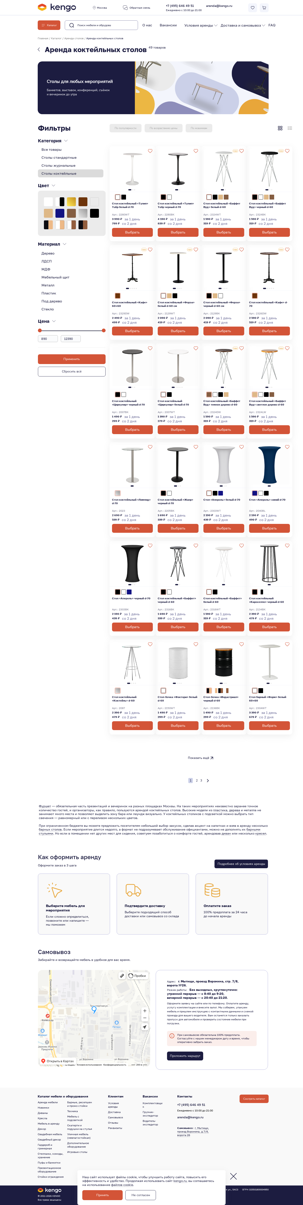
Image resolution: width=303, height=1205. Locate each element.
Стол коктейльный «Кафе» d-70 (268, 304)
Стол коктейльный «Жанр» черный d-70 (175, 501)
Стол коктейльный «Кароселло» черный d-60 (266, 600)
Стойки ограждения (51, 1176)
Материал (49, 244)
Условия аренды (198, 25)
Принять (102, 1195)
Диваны (43, 1113)
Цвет (43, 185)
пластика (220, 810)
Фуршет (45, 806)
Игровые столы (77, 1152)
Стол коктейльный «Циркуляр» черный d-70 (128, 402)
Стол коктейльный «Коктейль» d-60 (124, 698)
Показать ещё (198, 758)
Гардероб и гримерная (45, 1146)
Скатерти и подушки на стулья (79, 1127)
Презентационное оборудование (49, 1169)
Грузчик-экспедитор (150, 1113)
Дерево (48, 253)
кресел (260, 833)
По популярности (125, 128)
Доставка (114, 1112)
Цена (43, 321)
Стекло (47, 309)
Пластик (48, 293)
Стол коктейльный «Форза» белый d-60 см (176, 304)
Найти (127, 25)
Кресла (42, 1118)
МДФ (45, 269)
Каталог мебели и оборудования (63, 1096)
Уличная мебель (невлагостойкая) (79, 1136)
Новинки (43, 1107)
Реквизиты (115, 1128)
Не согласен (141, 1195)
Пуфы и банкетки (49, 1162)
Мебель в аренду (49, 1123)
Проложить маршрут (185, 1056)
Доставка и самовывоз (241, 25)
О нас (147, 25)
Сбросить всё (72, 371)
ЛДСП (46, 261)
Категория (49, 140)
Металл (47, 285)
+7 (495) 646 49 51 (184, 8)
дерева (234, 810)
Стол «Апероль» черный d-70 (131, 598)
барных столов (50, 829)
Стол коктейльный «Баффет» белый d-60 (222, 600)
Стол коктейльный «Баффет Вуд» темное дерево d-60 (221, 402)
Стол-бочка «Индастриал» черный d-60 (220, 698)
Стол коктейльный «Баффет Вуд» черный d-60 (267, 205)
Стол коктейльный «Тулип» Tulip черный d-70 (176, 205)
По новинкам (199, 128)
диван (226, 833)
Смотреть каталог (254, 1099)
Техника (72, 1111)
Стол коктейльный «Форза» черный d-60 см (221, 304)
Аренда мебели (48, 1102)
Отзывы (113, 1122)
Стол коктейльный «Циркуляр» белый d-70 (173, 402)
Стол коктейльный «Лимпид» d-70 (131, 501)
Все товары (51, 149)
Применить (71, 359)
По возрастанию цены (163, 128)
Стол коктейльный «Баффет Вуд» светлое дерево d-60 (267, 402)
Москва (102, 7)
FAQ (271, 25)
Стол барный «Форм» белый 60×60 (267, 698)
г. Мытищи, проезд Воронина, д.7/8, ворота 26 (193, 1131)
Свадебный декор (49, 1139)
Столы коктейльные (58, 173)
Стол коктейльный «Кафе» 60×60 (129, 304)
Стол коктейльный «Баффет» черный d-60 (177, 600)
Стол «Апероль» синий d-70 (267, 499)
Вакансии (168, 25)
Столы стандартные (59, 157)
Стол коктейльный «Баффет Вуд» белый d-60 (221, 205)
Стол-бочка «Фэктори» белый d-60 (177, 698)
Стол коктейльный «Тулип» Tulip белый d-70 (130, 205)
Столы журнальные (58, 165)
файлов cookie (122, 1185)
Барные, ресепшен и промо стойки (79, 1104)
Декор (42, 1129)
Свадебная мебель (50, 1134)
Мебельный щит (55, 277)
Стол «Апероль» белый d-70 (221, 499)
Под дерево (51, 301)
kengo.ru (180, 1181)
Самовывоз (115, 1117)
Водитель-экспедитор (150, 1122)
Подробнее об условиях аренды (241, 864)
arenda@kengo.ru (219, 6)
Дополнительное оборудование (78, 1144)
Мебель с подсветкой (75, 1118)
